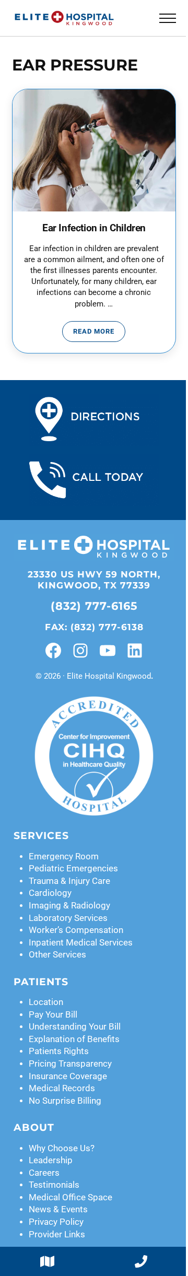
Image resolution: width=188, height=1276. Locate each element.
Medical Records (62, 1088)
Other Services (57, 955)
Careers (44, 1173)
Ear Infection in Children (94, 228)
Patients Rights (59, 1051)
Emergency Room (64, 856)
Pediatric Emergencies (73, 868)
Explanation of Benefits (74, 1039)
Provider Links (57, 1234)
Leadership (51, 1160)
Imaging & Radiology (69, 906)
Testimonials (54, 1185)
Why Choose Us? (62, 1148)
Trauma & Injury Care (69, 881)
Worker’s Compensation (76, 930)
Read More (99, 333)
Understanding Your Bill (75, 1027)
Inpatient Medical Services (81, 943)
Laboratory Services (68, 918)
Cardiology (50, 893)
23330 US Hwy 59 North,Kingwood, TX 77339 (94, 579)
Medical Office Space (70, 1197)
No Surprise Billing (65, 1101)
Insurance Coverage (68, 1076)
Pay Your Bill (53, 1015)
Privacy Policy (56, 1222)
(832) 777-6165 (94, 605)
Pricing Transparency (70, 1064)
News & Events (58, 1209)
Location (46, 1002)
